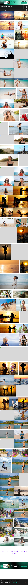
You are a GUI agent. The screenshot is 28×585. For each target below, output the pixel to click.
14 (19, 552)
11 (14, 552)
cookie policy (15, 582)
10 (12, 552)
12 (16, 552)
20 (15, 554)
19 (13, 554)
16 (23, 552)
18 (26, 552)
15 (21, 552)
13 (17, 552)
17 (24, 552)
